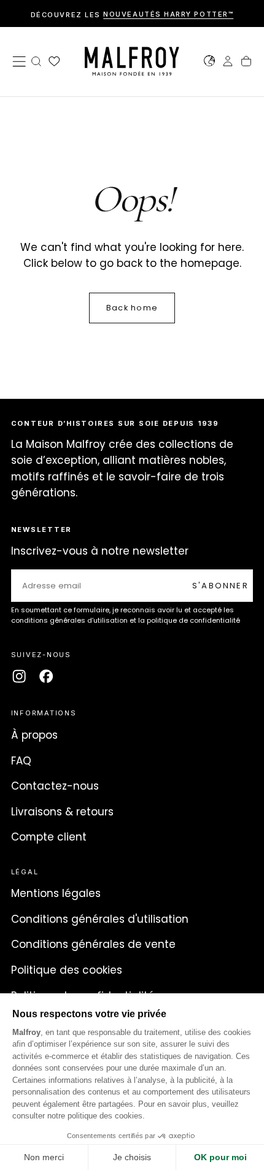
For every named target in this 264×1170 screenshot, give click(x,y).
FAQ (21, 760)
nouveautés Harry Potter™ (168, 14)
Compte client (49, 836)
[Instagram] (19, 676)
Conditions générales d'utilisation (99, 919)
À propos (34, 735)
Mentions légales (56, 893)
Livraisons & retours (62, 811)
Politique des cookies (66, 970)
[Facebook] (46, 676)
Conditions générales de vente (93, 944)
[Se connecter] (228, 62)
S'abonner (220, 585)
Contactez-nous (55, 786)
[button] (19, 61)
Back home (132, 307)
